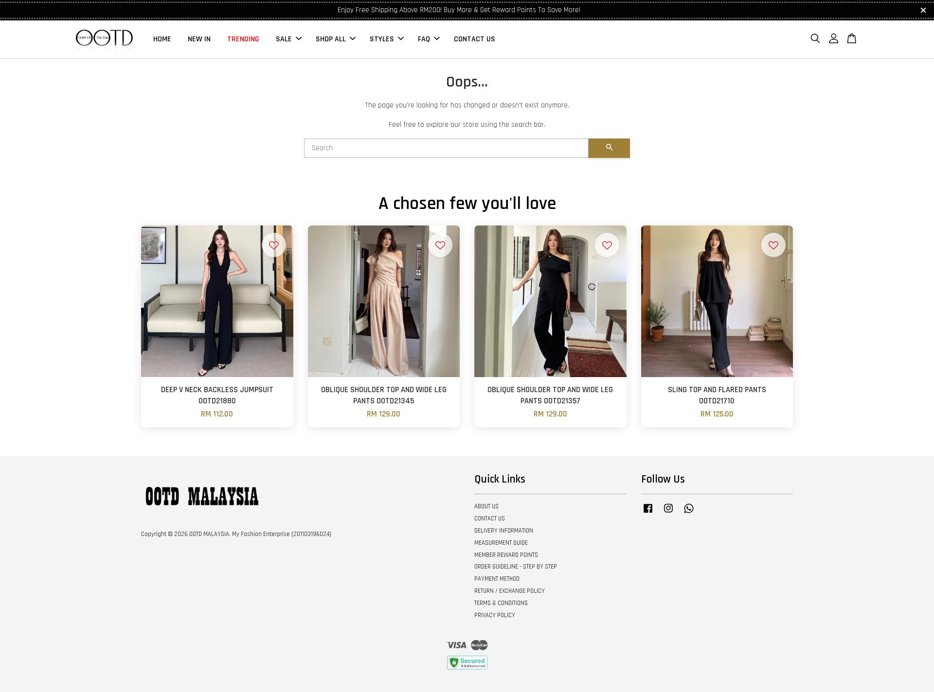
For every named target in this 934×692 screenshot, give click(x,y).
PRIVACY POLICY (494, 615)
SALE (284, 39)
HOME (162, 39)
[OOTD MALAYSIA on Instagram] (668, 513)
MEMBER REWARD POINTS (506, 555)
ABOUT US (486, 506)
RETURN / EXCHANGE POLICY (509, 591)
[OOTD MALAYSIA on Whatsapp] (689, 513)
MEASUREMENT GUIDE (501, 543)
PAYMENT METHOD (497, 579)
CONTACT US (474, 39)
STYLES (382, 39)
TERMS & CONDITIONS (501, 603)
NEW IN (199, 39)
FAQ (424, 39)
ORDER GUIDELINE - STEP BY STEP (515, 567)
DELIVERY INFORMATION (503, 531)
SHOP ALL (331, 39)
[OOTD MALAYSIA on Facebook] (648, 513)
